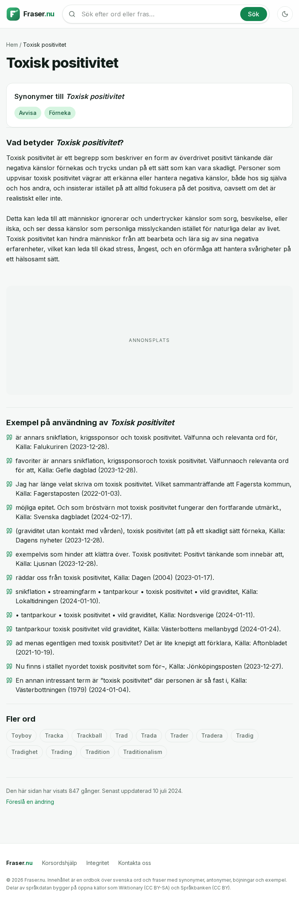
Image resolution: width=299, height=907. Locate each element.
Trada (149, 735)
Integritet (97, 862)
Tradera (212, 735)
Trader (179, 735)
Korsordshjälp (59, 862)
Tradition (97, 751)
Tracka (54, 735)
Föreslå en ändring (30, 801)
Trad (121, 735)
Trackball (89, 735)
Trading (61, 751)
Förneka (60, 112)
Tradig (244, 735)
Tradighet (24, 751)
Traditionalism (142, 751)
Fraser (19, 862)
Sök (253, 14)
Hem (12, 44)
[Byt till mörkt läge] (285, 14)
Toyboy (21, 735)
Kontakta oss (134, 862)
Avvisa (28, 112)
